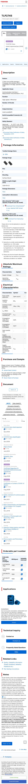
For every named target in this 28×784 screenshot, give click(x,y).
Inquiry (12, 64)
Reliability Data (8, 456)
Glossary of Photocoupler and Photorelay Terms (12, 517)
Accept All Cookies (14, 781)
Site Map (23, 749)
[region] (14, 771)
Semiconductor (10, 6)
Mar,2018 (7, 522)
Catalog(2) (20, 414)
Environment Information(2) (14, 412)
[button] (26, 1)
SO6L (6, 154)
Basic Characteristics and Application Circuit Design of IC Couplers (15, 505)
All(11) (8, 403)
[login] (25, 742)
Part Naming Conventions (11, 669)
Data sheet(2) (17, 403)
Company (8, 757)
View (3, 192)
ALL (4, 33)
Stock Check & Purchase (11, 378)
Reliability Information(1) (13, 409)
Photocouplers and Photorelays (13, 539)
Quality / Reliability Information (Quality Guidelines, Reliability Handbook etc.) (13, 664)
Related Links (19, 64)
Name (3, 418)
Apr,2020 (7, 543)
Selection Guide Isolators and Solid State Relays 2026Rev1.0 (14, 528)
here (5, 697)
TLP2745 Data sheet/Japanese (13, 427)
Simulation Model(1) (13, 406)
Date (22, 421)
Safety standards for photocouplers (14, 495)
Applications (5, 64)
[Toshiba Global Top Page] (4, 1)
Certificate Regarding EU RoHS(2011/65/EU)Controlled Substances (12, 470)
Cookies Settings (14, 777)
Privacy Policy (8, 774)
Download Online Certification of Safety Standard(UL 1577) (14, 133)
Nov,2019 (7, 511)
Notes (25, 64)
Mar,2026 (7, 534)
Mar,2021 (7, 499)
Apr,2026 (7, 431)
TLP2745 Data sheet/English (12, 437)
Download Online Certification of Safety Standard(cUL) (14, 138)
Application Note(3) (9, 414)
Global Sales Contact (10, 370)
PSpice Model (8, 447)
